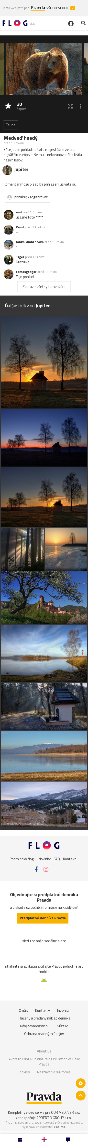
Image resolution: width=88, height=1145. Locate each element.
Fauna (10, 125)
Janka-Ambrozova (30, 241)
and (19, 212)
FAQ (57, 859)
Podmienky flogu (22, 859)
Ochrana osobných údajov (44, 1033)
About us (44, 1051)
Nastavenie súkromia (54, 1072)
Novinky (45, 859)
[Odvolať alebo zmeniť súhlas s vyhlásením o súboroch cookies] (81, 1083)
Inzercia (63, 1010)
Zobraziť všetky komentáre (44, 286)
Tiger (20, 256)
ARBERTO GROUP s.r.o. (54, 1118)
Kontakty (42, 1010)
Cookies (24, 1072)
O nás (23, 1010)
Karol (20, 227)
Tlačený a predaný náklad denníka (44, 1018)
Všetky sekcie (57, 8)
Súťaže (62, 1026)
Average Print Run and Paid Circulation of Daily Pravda (44, 1061)
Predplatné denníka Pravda (43, 918)
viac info (59, 1126)
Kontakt (69, 859)
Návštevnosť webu (35, 1026)
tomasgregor (26, 271)
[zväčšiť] (70, 106)
